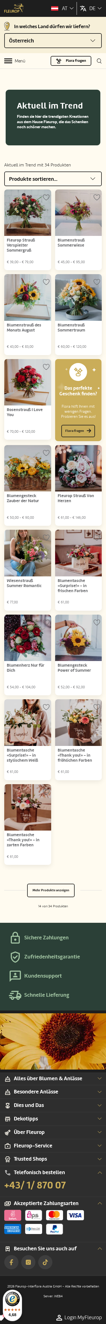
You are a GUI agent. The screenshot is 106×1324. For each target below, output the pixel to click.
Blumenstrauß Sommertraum (71, 327)
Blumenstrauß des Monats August (24, 327)
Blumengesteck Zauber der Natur (23, 498)
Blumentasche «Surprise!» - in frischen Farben (73, 586)
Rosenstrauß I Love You (25, 412)
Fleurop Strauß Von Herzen (76, 498)
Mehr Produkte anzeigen (51, 890)
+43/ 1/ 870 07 (35, 1185)
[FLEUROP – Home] (14, 9)
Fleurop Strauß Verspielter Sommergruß (21, 245)
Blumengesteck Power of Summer (74, 668)
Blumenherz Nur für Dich (25, 668)
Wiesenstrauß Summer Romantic (24, 583)
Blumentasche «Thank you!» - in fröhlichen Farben (75, 755)
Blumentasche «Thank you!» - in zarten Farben (23, 840)
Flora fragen (76, 60)
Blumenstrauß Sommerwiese (71, 243)
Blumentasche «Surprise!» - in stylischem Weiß (22, 755)
